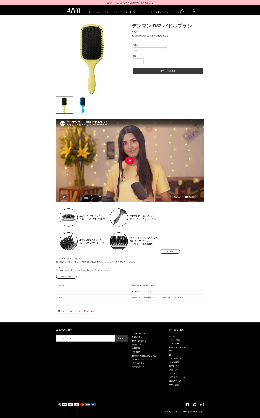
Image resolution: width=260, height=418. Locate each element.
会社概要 (136, 348)
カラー (142, 12)
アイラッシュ (152, 12)
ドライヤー (107, 12)
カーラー (173, 373)
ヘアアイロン (96, 12)
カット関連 (174, 362)
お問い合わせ (138, 367)
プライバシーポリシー (142, 359)
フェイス (173, 370)
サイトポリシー (139, 363)
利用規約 (136, 352)
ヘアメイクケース (177, 377)
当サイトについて (140, 333)
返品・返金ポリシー (141, 341)
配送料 (139, 36)
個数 (135, 56)
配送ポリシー (138, 337)
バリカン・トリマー (121, 12)
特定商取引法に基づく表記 (144, 356)
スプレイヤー (175, 366)
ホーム (172, 336)
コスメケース (175, 381)
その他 (176, 12)
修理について (138, 344)
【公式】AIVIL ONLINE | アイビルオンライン (187, 412)
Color (135, 45)
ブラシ (134, 12)
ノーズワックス (165, 12)
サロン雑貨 (174, 384)
